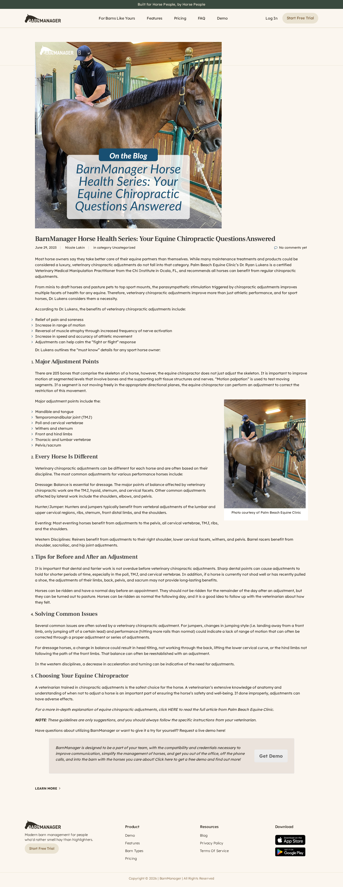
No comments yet (293, 247)
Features (154, 18)
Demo (222, 18)
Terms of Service (214, 851)
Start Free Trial (300, 18)
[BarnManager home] (43, 18)
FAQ (202, 18)
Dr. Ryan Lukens (254, 264)
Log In (272, 18)
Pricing (180, 18)
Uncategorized (123, 247)
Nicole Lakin (75, 247)
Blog (203, 835)
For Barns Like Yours (117, 18)
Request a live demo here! (202, 730)
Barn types (134, 851)
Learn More (46, 788)
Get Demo (271, 756)
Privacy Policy (211, 843)
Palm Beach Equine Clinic (213, 264)
